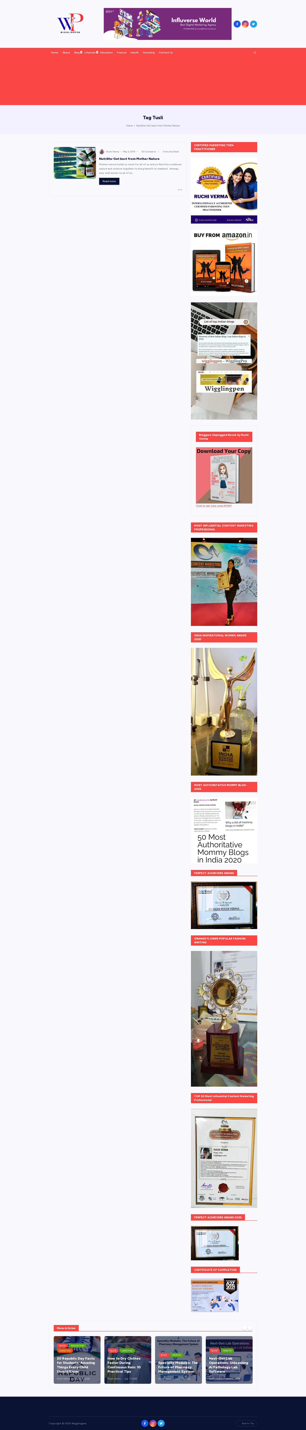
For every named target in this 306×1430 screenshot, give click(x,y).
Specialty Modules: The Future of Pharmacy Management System (178, 1367)
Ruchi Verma (112, 151)
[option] (77, 1360)
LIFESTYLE (65, 1351)
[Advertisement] (153, 81)
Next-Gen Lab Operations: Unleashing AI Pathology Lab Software (228, 1365)
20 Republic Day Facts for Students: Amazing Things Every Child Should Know (76, 1365)
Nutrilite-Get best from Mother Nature (158, 125)
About (66, 52)
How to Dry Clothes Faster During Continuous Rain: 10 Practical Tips (124, 1365)
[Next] (250, 1327)
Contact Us (166, 52)
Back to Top (248, 1423)
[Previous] (244, 1327)
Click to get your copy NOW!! (214, 505)
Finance (121, 52)
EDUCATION (77, 1346)
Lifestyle (89, 52)
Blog (77, 52)
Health (135, 52)
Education (106, 52)
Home (54, 52)
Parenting (149, 52)
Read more (109, 181)
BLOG (63, 1346)
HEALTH (176, 1355)
